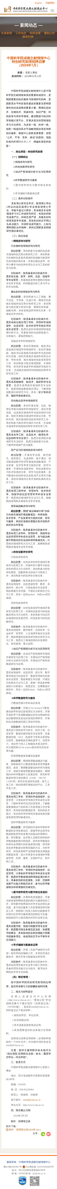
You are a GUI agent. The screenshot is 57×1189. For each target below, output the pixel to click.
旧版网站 (50, 3)
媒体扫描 (27, 36)
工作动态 (20, 33)
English (38, 3)
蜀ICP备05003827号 (12, 1167)
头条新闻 (6, 33)
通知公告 (49, 33)
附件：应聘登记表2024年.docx (24, 1129)
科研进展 (35, 33)
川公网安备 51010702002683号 (39, 1167)
